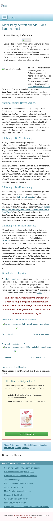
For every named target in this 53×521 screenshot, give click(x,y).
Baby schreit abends (25, 197)
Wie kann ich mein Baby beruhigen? (19, 471)
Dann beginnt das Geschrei (39, 86)
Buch (39, 292)
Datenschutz (33, 517)
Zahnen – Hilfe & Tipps (13, 487)
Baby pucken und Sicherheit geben (18, 483)
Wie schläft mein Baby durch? (16, 498)
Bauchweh (6, 240)
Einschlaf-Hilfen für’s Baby (14, 495)
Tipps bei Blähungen (12, 479)
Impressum (24, 517)
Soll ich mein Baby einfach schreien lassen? (22, 467)
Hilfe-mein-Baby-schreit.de (22, 515)
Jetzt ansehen (26, 434)
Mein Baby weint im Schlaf (15, 502)
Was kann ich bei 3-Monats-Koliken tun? (20, 475)
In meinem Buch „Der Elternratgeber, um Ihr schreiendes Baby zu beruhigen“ (26, 209)
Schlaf (18, 447)
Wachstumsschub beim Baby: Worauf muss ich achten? (26, 506)
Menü (12, 17)
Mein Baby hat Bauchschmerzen (17, 491)
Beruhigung (9, 447)
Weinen (25, 447)
